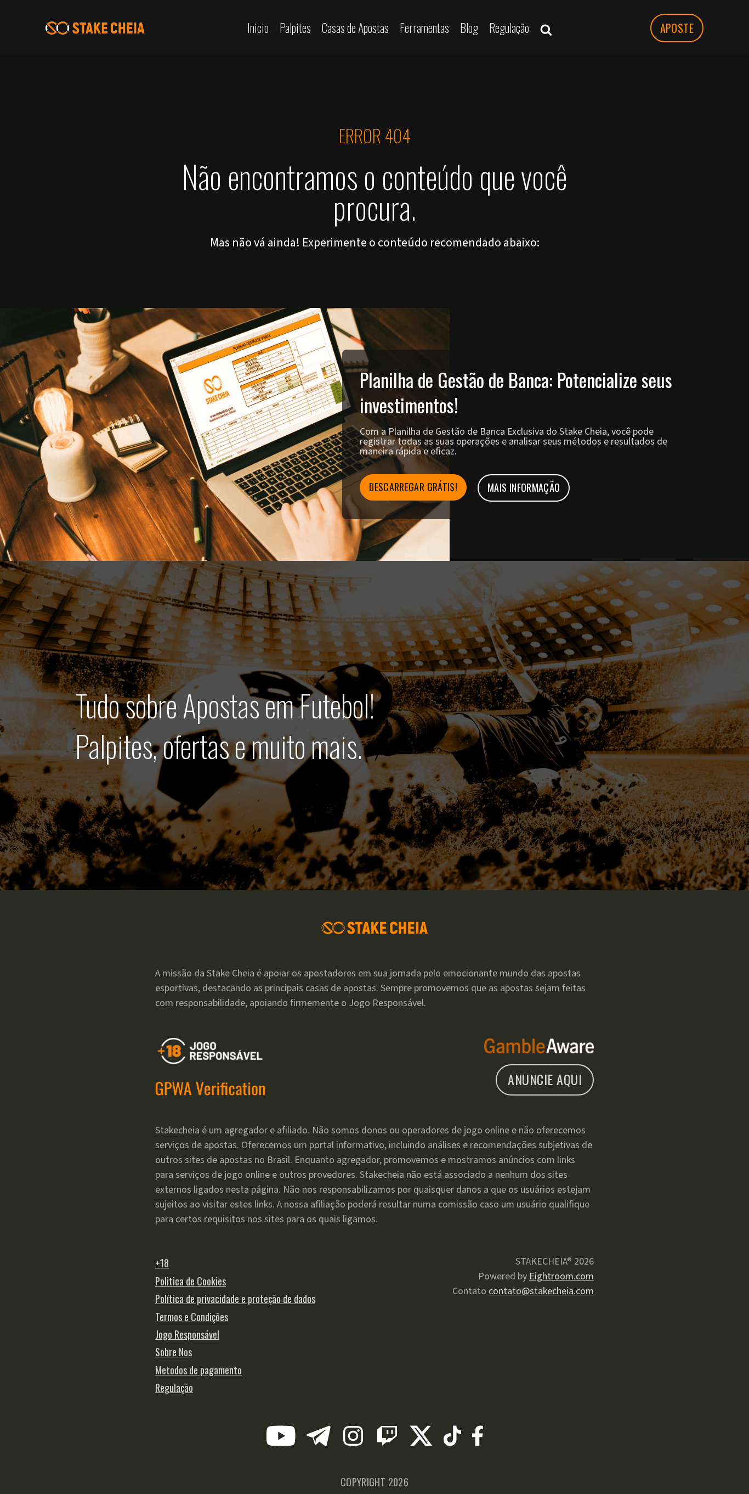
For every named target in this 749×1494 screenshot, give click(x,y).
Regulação (174, 1387)
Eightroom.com (561, 1276)
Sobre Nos (173, 1352)
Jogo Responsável (187, 1334)
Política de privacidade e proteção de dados (235, 1298)
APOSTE (677, 28)
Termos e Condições (191, 1317)
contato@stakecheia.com (541, 1291)
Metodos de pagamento (198, 1370)
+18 (162, 1263)
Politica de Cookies (190, 1281)
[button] (546, 28)
